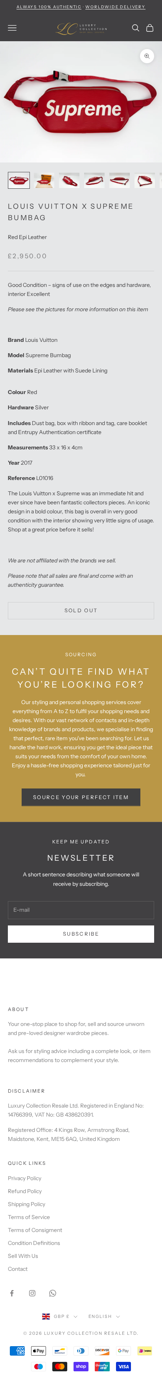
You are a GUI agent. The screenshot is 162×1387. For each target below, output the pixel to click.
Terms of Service (29, 1217)
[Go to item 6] (145, 180)
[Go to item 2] (44, 180)
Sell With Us (23, 1255)
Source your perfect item (81, 797)
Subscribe (81, 934)
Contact (18, 1268)
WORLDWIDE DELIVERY (115, 6)
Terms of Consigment (35, 1230)
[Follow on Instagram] (32, 1293)
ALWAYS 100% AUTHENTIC (49, 6)
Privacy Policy (24, 1178)
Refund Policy (25, 1191)
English (100, 1316)
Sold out (81, 610)
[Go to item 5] (120, 180)
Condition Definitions (34, 1242)
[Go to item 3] (69, 180)
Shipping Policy (26, 1204)
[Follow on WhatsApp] (53, 1293)
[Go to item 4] (94, 180)
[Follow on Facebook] (12, 1293)
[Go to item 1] (19, 180)
